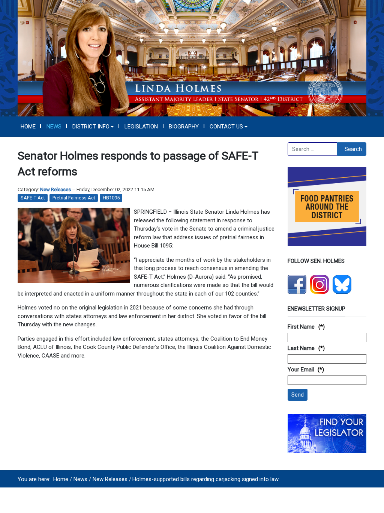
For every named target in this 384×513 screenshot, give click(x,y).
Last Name (301, 348)
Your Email (301, 369)
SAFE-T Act (33, 198)
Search (353, 149)
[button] (93, 126)
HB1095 (111, 198)
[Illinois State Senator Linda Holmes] (192, 58)
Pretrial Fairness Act (73, 198)
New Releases (55, 189)
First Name (301, 326)
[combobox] (312, 149)
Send (297, 394)
